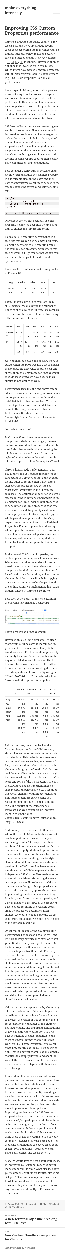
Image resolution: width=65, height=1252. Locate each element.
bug (7, 660)
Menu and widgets (56, 13)
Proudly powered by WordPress (20, 1247)
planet (56, 1204)
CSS (50, 1204)
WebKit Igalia (18, 1207)
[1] (8, 61)
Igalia (52, 150)
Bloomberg (52, 1007)
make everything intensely (20, 10)
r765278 (55, 586)
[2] (12, 61)
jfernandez (33, 1204)
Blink (45, 1204)
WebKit (8, 1207)
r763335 (10, 401)
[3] (16, 61)
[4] (21, 61)
